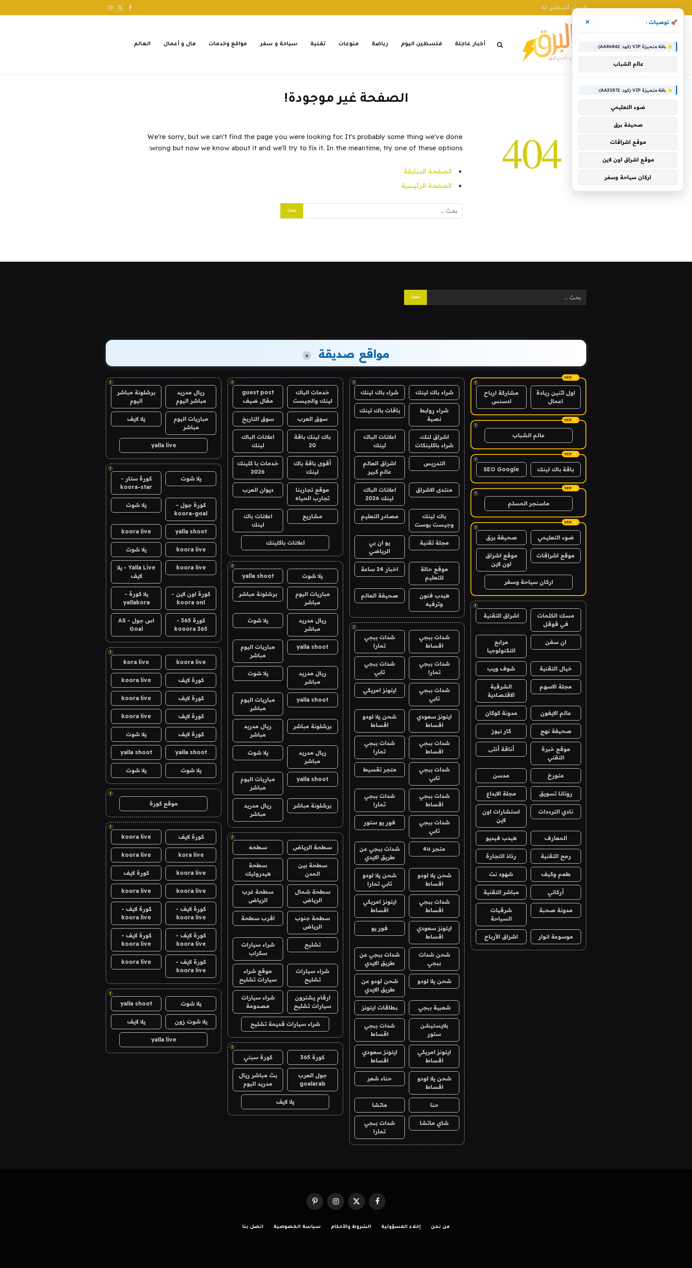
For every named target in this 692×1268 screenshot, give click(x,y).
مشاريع (312, 516)
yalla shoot (258, 575)
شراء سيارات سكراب (258, 949)
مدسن (501, 775)
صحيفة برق (501, 537)
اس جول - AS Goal (136, 624)
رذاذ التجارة (501, 856)
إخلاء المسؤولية (401, 1227)
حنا (434, 1104)
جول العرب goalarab (312, 1079)
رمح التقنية (556, 856)
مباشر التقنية (501, 892)
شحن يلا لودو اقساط (379, 721)
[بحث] (500, 45)
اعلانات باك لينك (257, 520)
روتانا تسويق (555, 793)
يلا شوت (312, 575)
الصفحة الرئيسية (426, 185)
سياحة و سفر (279, 44)
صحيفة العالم (379, 595)
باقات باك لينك (379, 410)
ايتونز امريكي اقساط (379, 906)
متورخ (555, 775)
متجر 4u (434, 848)
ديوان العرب (258, 489)
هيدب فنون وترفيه (434, 600)
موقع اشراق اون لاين (501, 559)
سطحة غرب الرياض (258, 896)
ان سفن (555, 642)
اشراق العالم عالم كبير (379, 467)
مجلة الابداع (501, 793)
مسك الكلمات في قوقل (555, 620)
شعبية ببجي (434, 1007)
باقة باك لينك (555, 469)
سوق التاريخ (258, 418)
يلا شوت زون (191, 1021)
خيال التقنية (555, 668)
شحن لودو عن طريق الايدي (379, 985)
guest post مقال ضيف (258, 396)
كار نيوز (501, 731)
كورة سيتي (257, 1057)
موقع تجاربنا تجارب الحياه (312, 494)
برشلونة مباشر (258, 594)
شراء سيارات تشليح (312, 975)
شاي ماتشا (434, 1123)
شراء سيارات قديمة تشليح (285, 1024)
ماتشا (379, 1104)
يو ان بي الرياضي (379, 547)
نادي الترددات (555, 811)
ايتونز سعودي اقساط (434, 721)
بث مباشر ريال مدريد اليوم (258, 1079)
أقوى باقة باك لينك (312, 467)
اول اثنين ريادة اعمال (555, 397)
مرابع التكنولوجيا (501, 646)
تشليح (312, 944)
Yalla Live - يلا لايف (136, 571)
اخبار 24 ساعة (379, 569)
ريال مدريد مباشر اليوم (191, 396)
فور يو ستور (379, 822)
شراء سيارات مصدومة (258, 1002)
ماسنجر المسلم (528, 503)
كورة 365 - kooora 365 (190, 624)
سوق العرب (312, 418)
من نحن (440, 1227)
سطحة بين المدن (312, 869)
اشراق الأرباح (501, 936)
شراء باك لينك (434, 392)
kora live (136, 662)
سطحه (258, 847)
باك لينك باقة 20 (312, 441)
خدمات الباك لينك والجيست (312, 396)
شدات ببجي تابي (379, 668)
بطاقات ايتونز (380, 1007)
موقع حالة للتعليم (434, 573)
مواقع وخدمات (228, 44)
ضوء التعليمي (555, 537)
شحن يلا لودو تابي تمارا (379, 879)
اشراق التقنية (501, 615)
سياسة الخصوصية (297, 1227)
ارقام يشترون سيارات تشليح (312, 1002)
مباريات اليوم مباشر (312, 598)
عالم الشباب (528, 435)
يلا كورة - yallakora (136, 598)
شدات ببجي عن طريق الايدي (379, 853)
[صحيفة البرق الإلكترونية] (552, 44)
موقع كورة (163, 803)
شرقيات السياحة (501, 914)
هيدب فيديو (501, 838)
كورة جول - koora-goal (190, 509)
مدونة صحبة (556, 910)
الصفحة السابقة (428, 171)
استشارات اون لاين (501, 816)
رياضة (380, 44)
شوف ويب (501, 668)
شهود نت (501, 874)
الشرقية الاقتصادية (501, 691)
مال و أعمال (179, 44)
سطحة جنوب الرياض (312, 922)
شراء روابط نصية (434, 414)
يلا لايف (285, 1101)
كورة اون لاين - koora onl (190, 598)
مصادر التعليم (379, 516)
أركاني (555, 892)
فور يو (379, 928)
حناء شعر (379, 1078)
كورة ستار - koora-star (136, 483)
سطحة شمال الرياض (312, 896)
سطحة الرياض (312, 847)
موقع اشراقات (555, 555)
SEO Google (501, 469)
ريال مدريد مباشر (312, 624)
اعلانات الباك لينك (379, 441)
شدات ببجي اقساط (434, 641)
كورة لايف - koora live (191, 913)
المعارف (555, 838)
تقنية (318, 44)
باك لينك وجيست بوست (434, 520)
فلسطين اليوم (421, 44)
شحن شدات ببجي (434, 959)
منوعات (348, 44)
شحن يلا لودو (434, 981)
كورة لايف (191, 680)
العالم (142, 44)
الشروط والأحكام (351, 1227)
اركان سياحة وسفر (528, 582)
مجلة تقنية (434, 542)
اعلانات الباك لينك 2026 (379, 494)
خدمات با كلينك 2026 (257, 467)
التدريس (434, 463)
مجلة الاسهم (555, 686)
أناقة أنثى (501, 749)
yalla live (163, 445)
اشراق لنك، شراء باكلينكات (434, 441)
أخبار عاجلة (470, 44)
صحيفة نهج (555, 731)
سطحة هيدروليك (258, 869)
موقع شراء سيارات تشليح (258, 975)
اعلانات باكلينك (285, 542)
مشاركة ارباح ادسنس (501, 397)
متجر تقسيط (379, 769)
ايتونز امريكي (379, 690)
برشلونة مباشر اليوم (136, 396)
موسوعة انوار (555, 936)
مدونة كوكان (501, 713)
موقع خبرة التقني (555, 753)
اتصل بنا (253, 1227)
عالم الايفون (555, 713)
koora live (136, 531)
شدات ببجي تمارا (379, 641)
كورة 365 (312, 1057)
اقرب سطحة (258, 918)
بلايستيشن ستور (434, 1030)
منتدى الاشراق (434, 489)
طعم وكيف (556, 874)
